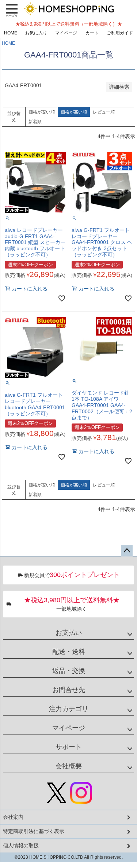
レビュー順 (104, 112)
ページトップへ (127, 550)
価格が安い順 (41, 112)
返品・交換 (68, 670)
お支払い (69, 632)
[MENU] (11, 10)
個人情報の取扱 (21, 845)
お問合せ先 (68, 689)
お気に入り (36, 33)
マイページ (66, 33)
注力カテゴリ (68, 709)
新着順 (35, 121)
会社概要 (69, 766)
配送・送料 (68, 651)
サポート (69, 747)
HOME (10, 33)
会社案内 (13, 817)
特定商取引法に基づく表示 (33, 831)
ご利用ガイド (120, 33)
